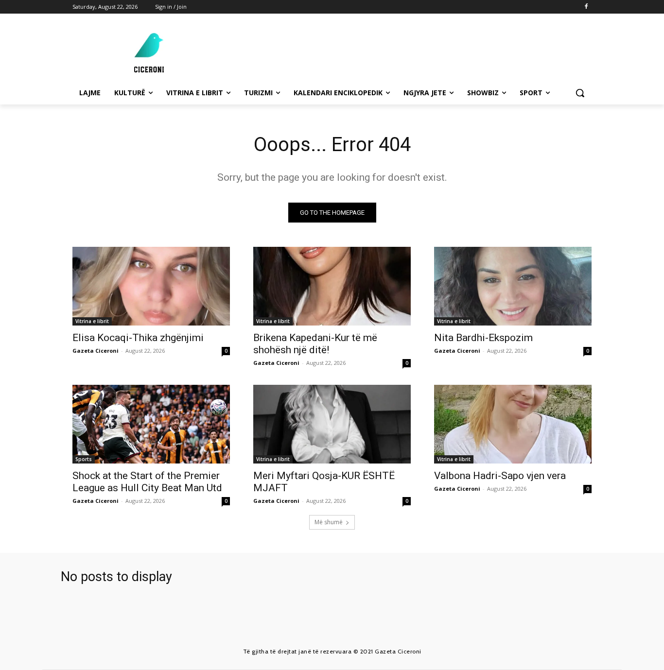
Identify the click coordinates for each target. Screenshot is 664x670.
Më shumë (329, 522)
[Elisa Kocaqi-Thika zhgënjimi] (151, 286)
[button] (580, 92)
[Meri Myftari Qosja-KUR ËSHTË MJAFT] (332, 424)
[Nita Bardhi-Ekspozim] (513, 286)
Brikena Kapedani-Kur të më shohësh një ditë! (315, 344)
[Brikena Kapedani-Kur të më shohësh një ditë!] (332, 286)
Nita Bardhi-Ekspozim (483, 338)
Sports (83, 459)
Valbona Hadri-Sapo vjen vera (500, 475)
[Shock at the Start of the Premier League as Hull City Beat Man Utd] (151, 424)
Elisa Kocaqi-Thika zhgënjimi (138, 338)
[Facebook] (586, 7)
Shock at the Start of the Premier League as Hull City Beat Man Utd (147, 482)
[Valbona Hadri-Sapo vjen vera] (513, 424)
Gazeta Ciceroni (95, 350)
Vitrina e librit (92, 321)
